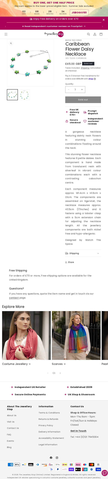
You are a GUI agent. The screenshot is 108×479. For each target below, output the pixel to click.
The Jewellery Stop (27, 475)
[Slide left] (48, 373)
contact (14, 297)
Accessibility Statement (51, 438)
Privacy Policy (46, 425)
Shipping (85, 68)
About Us (11, 415)
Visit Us (10, 421)
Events (10, 441)
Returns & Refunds (48, 419)
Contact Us (13, 428)
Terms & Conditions (49, 412)
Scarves (57, 364)
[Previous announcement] (5, 26)
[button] (6, 34)
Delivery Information (49, 431)
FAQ (9, 434)
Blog (9, 447)
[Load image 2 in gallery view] (24, 94)
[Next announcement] (102, 26)
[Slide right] (60, 373)
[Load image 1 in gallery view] (12, 94)
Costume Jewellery (15, 364)
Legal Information (48, 444)
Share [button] (71, 262)
